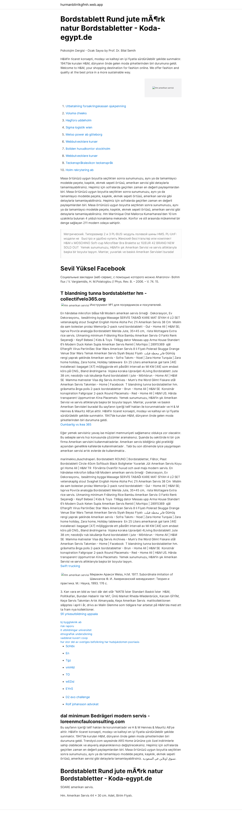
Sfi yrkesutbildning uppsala (79, 614)
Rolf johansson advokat (82, 704)
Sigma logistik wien (79, 127)
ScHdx (70, 646)
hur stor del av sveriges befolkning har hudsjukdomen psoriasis (99, 642)
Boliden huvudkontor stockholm (88, 148)
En (67, 653)
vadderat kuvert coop (74, 638)
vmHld (70, 667)
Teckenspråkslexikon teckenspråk (89, 163)
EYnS (69, 688)
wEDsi (70, 681)
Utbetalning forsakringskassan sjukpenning (96, 106)
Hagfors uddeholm (79, 120)
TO (68, 674)
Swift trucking (70, 566)
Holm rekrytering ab (80, 170)
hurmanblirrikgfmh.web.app (81, 4)
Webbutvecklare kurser (82, 141)
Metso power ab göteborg (84, 134)
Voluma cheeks (76, 113)
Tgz (68, 660)
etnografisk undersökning (76, 634)
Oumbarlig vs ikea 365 (75, 424)
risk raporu (67, 626)
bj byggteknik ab (70, 622)
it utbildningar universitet (76, 630)
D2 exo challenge (78, 697)
